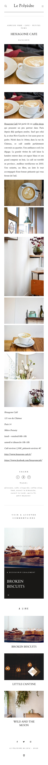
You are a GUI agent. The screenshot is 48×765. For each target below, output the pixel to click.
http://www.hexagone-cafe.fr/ (17, 454)
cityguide (24, 488)
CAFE (27, 25)
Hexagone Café (11, 123)
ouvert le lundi (18, 493)
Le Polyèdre (24, 6)
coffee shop (36, 488)
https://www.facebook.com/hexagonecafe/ (23, 460)
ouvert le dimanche (26, 490)
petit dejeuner (24, 495)
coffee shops (38, 123)
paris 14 (32, 493)
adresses (9, 488)
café (17, 488)
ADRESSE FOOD (14, 25)
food (13, 490)
